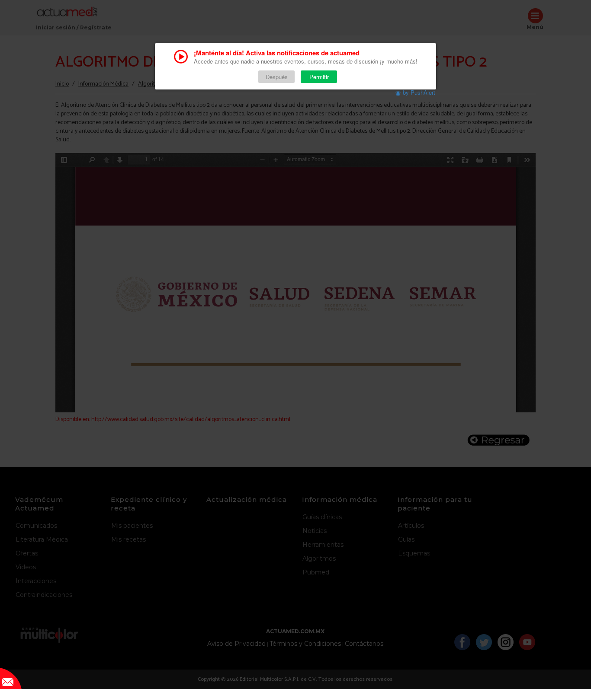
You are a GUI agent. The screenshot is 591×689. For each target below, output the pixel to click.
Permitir (319, 77)
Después (277, 77)
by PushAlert (419, 92)
